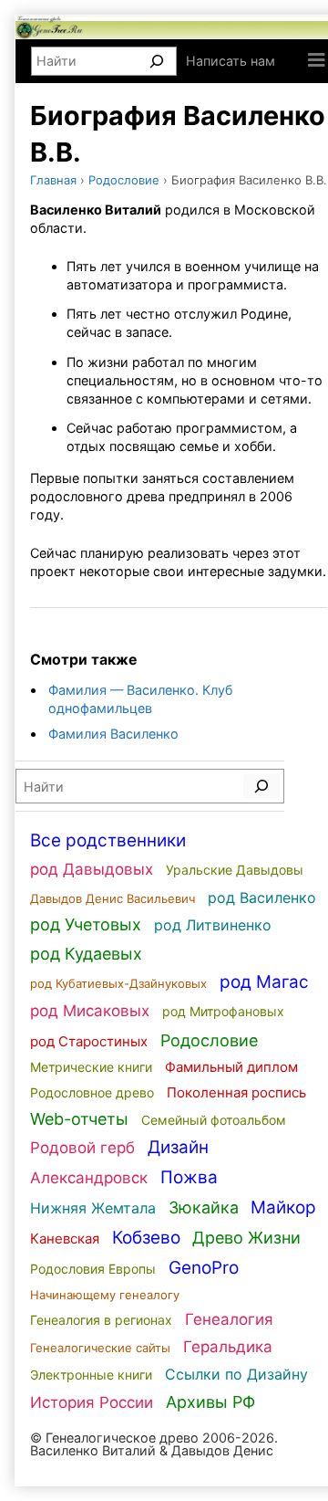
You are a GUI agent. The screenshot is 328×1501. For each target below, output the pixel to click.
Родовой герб (82, 1148)
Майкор (283, 1207)
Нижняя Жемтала (93, 1208)
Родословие (123, 180)
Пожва (189, 1177)
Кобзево (146, 1237)
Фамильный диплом (231, 1067)
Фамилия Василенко (113, 733)
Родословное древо (92, 1092)
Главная (53, 180)
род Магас (264, 981)
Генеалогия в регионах (101, 1320)
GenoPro (204, 1267)
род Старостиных (89, 1041)
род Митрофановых (223, 1011)
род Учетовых (85, 924)
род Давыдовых (91, 869)
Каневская (64, 1238)
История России (91, 1402)
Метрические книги (91, 1067)
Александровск (89, 1178)
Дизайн (178, 1147)
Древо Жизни (246, 1237)
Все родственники (108, 840)
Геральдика (227, 1347)
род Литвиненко (213, 925)
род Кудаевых (86, 953)
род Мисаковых (89, 1011)
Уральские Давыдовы (234, 869)
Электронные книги (91, 1374)
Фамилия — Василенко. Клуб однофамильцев (140, 699)
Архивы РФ (210, 1402)
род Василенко (262, 897)
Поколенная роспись (236, 1092)
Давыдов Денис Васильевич (112, 898)
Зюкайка (204, 1207)
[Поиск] (156, 61)
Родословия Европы (93, 1268)
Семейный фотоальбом (213, 1120)
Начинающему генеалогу (104, 1294)
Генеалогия (229, 1319)
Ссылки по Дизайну (236, 1374)
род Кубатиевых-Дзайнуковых (118, 983)
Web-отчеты (79, 1118)
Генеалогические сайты (100, 1347)
